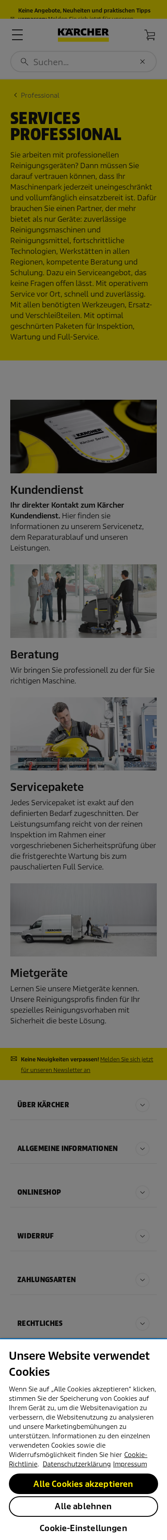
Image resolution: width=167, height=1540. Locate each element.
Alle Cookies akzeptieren (83, 1484)
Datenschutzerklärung (77, 1464)
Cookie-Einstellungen (83, 1528)
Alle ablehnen (83, 1506)
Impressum (130, 1464)
